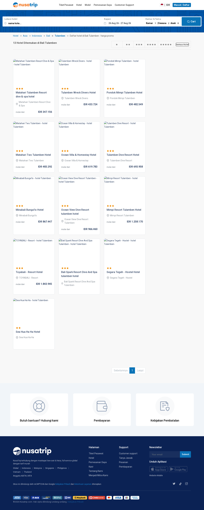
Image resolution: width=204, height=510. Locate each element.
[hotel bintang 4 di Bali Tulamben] (151, 44)
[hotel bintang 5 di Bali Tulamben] (166, 44)
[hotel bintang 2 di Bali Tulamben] (128, 44)
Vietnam (17, 472)
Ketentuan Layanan (83, 484)
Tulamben (60, 36)
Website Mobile (156, 475)
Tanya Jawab (126, 458)
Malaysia (38, 468)
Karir (91, 466)
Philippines (62, 468)
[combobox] (52, 21)
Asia (25, 36)
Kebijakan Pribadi (63, 484)
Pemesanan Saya (103, 5)
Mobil (88, 5)
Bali (48, 36)
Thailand (28, 472)
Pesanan (123, 462)
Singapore (49, 468)
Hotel (79, 5)
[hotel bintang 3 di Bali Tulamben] (139, 44)
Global (15, 468)
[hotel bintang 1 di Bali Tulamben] (117, 44)
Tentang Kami (96, 471)
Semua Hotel (182, 44)
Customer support (128, 453)
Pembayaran (125, 466)
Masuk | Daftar (182, 5)
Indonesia (37, 36)
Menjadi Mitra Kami (98, 475)
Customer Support (124, 5)
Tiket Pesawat (66, 5)
